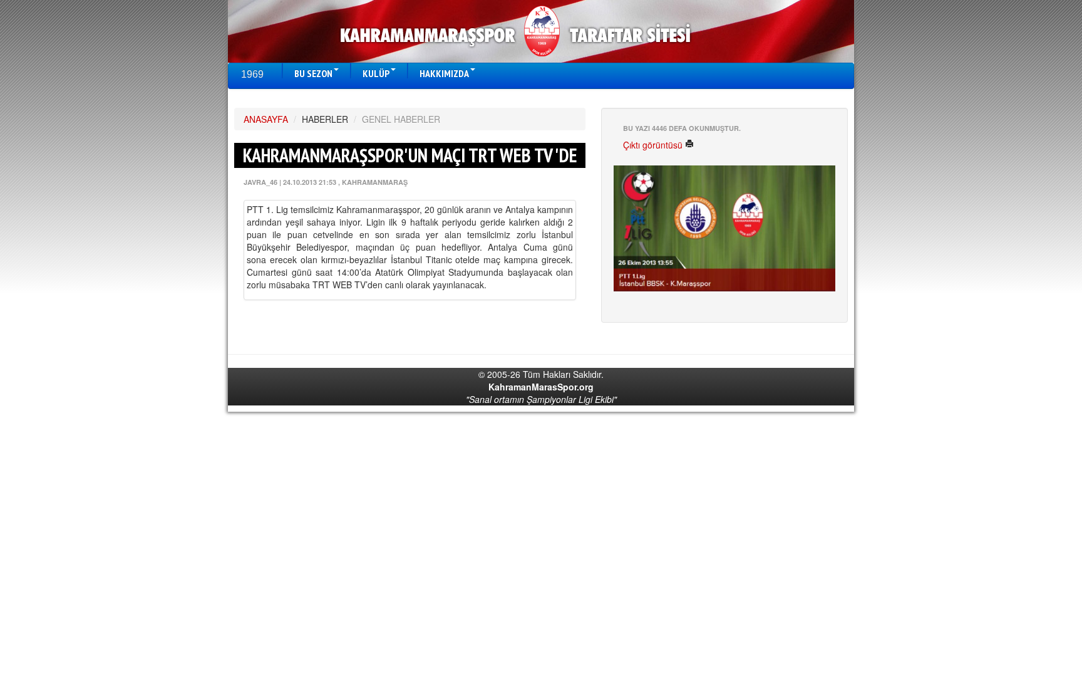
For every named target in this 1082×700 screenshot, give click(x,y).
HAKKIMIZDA (444, 73)
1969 (252, 74)
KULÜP (376, 73)
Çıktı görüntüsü (654, 144)
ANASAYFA (266, 119)
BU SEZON (313, 73)
